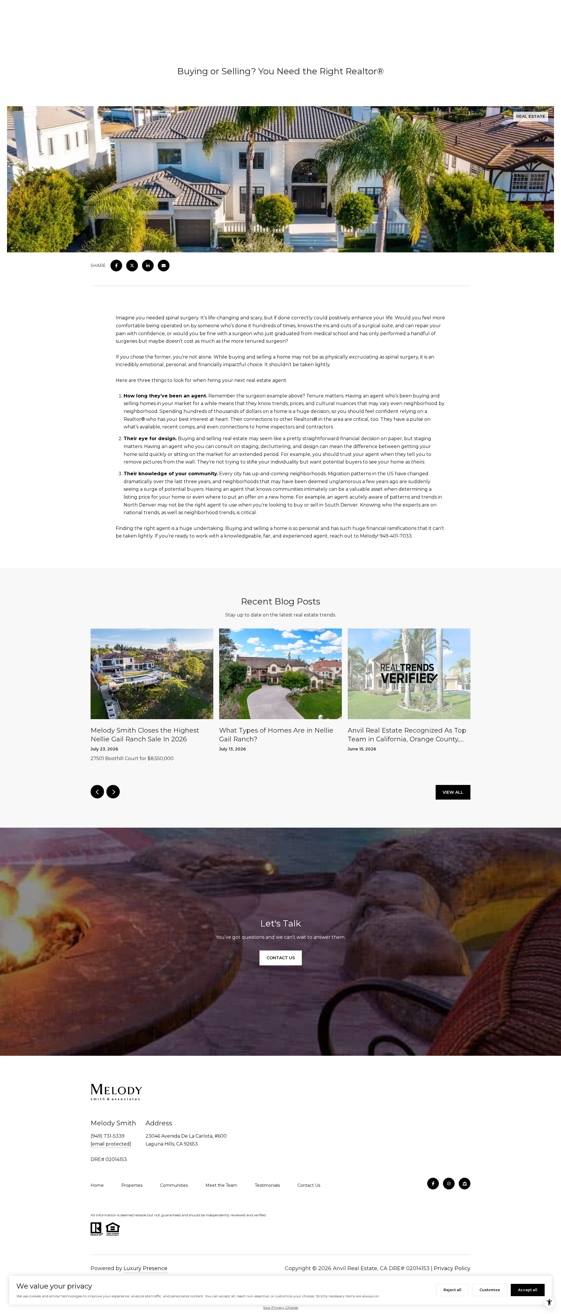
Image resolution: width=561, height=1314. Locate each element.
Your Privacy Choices (280, 1307)
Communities (174, 1185)
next (113, 791)
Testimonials (267, 1185)
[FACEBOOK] (433, 1183)
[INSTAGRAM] (449, 1183)
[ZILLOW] (464, 1183)
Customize (489, 1290)
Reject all (452, 1290)
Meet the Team (221, 1185)
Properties (132, 1185)
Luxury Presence (145, 1268)
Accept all (527, 1290)
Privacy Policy (452, 1268)
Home (97, 1185)
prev (97, 791)
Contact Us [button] (280, 957)
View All (453, 792)
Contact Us (308, 1185)
